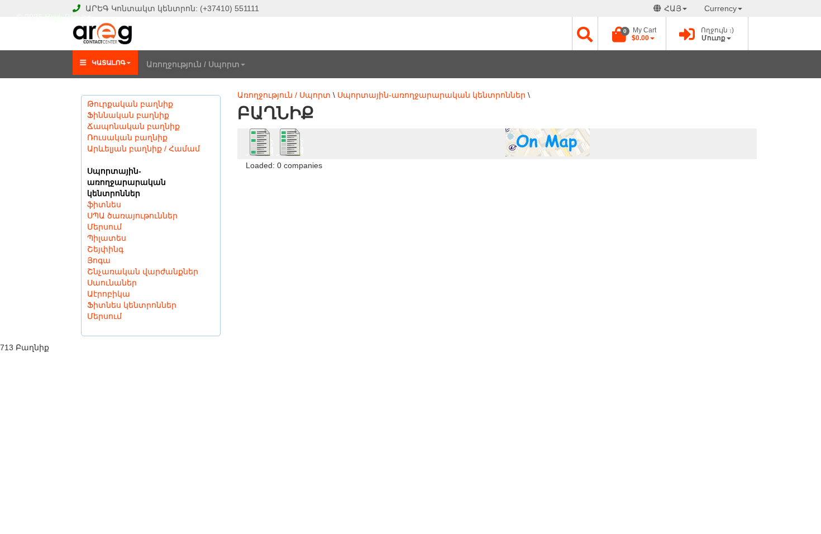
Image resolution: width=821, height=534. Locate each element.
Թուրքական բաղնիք (130, 103)
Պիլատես (106, 237)
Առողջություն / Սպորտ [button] (193, 64)
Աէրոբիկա (108, 293)
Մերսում (104, 226)
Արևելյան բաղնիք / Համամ (143, 148)
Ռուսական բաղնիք (127, 137)
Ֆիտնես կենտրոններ (131, 305)
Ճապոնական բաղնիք (133, 126)
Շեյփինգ (105, 249)
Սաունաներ (112, 282)
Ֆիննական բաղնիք (128, 115)
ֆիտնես (104, 204)
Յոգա (99, 260)
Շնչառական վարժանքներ (142, 271)
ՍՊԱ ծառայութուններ (132, 215)
